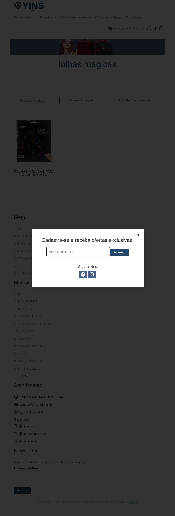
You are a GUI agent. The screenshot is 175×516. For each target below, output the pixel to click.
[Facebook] (83, 274)
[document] (87, 258)
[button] (137, 235)
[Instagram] (92, 274)
